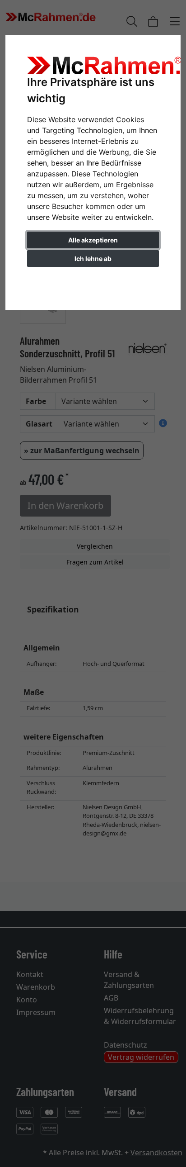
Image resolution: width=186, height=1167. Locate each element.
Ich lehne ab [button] (93, 258)
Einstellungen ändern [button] (93, 277)
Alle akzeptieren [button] (93, 240)
